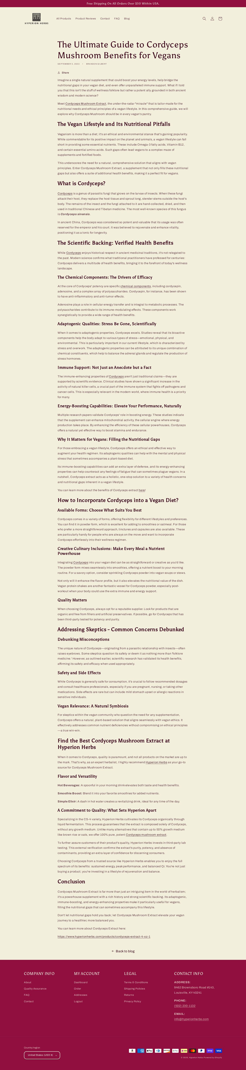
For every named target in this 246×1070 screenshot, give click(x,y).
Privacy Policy (132, 1001)
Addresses (80, 995)
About (27, 982)
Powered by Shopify (213, 1057)
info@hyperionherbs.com (191, 1019)
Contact (28, 1001)
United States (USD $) (40, 1055)
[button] (204, 19)
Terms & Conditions (136, 982)
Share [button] (65, 72)
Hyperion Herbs (196, 1057)
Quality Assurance (35, 988)
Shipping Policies (134, 988)
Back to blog (125, 951)
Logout (78, 1001)
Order (77, 988)
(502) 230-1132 (184, 1005)
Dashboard (81, 982)
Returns (129, 995)
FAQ (27, 995)
